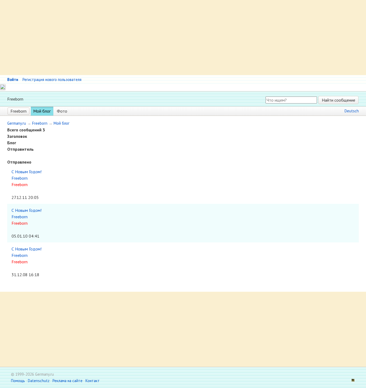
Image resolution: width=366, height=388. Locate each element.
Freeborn (18, 111)
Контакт (92, 380)
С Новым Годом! (27, 171)
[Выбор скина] (351, 380)
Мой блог (42, 111)
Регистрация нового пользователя (52, 79)
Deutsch (352, 110)
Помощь (18, 380)
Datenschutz (39, 380)
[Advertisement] (161, 37)
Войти (12, 79)
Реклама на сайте (68, 380)
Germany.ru (16, 123)
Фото (62, 111)
